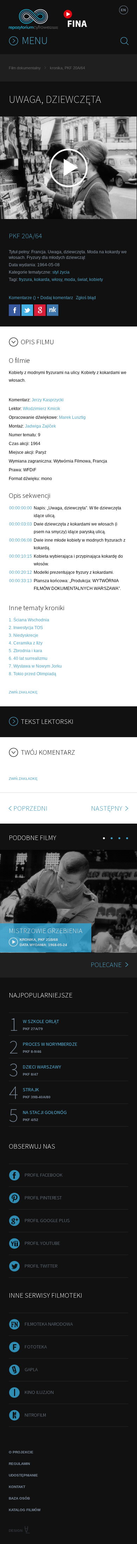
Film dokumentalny (25, 68)
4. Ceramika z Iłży (26, 643)
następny (107, 808)
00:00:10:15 (20, 556)
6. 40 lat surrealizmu (28, 658)
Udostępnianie (23, 1475)
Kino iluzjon (39, 1392)
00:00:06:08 (20, 540)
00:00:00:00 (20, 508)
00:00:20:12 (20, 572)
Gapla (31, 1369)
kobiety (96, 279)
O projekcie (21, 1452)
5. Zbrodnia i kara (25, 650)
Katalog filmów (24, 1510)
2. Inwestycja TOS (26, 627)
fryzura (25, 279)
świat (82, 279)
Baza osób (19, 1498)
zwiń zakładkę (23, 692)
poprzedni (30, 808)
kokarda (42, 279)
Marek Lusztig (72, 417)
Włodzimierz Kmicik (41, 408)
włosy (57, 279)
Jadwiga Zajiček (40, 426)
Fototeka (36, 1347)
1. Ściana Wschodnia (29, 620)
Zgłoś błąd (86, 297)
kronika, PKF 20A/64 (67, 68)
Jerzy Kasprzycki (48, 399)
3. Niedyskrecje (23, 635)
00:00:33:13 (20, 580)
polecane (106, 964)
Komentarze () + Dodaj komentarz (41, 297)
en (123, 10)
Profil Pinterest (43, 1197)
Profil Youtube (42, 1243)
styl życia (61, 272)
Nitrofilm (35, 1415)
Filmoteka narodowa (49, 1324)
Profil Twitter (41, 1266)
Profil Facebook (44, 1175)
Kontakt (17, 1487)
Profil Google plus (47, 1220)
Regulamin (19, 1464)
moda (69, 279)
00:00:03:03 (20, 524)
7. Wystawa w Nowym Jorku (35, 666)
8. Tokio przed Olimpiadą (32, 673)
